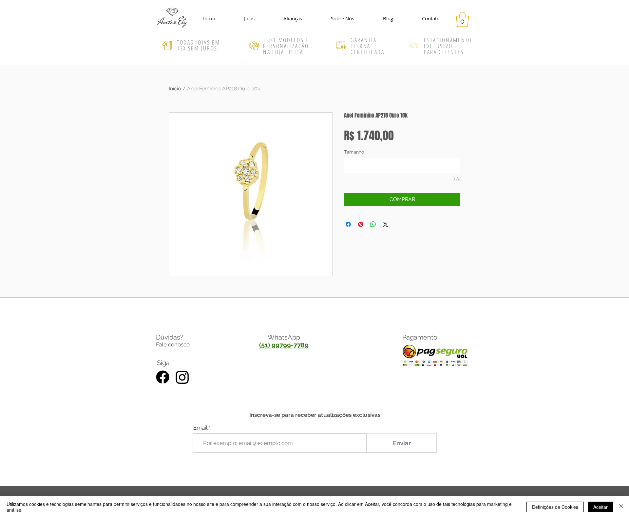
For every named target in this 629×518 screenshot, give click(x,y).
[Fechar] (621, 507)
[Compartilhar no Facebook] (348, 224)
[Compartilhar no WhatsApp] (373, 224)
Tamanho (355, 152)
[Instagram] (182, 377)
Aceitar (600, 507)
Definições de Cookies (555, 507)
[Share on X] (386, 224)
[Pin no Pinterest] (361, 224)
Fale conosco (173, 344)
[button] (462, 19)
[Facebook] (162, 377)
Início (175, 88)
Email (200, 428)
